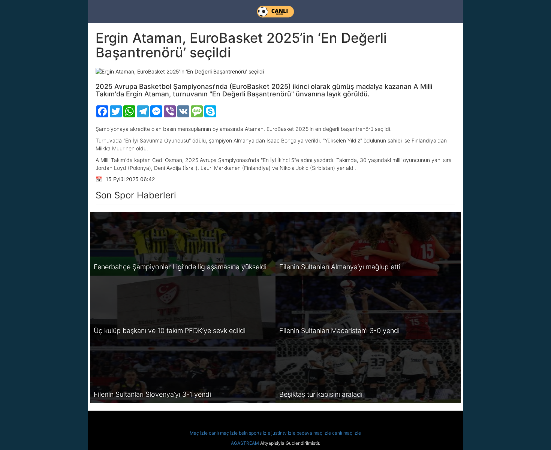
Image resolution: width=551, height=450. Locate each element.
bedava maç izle (313, 433)
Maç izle (199, 433)
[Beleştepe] (275, 11)
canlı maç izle (223, 433)
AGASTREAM (245, 443)
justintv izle (283, 433)
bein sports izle (254, 433)
